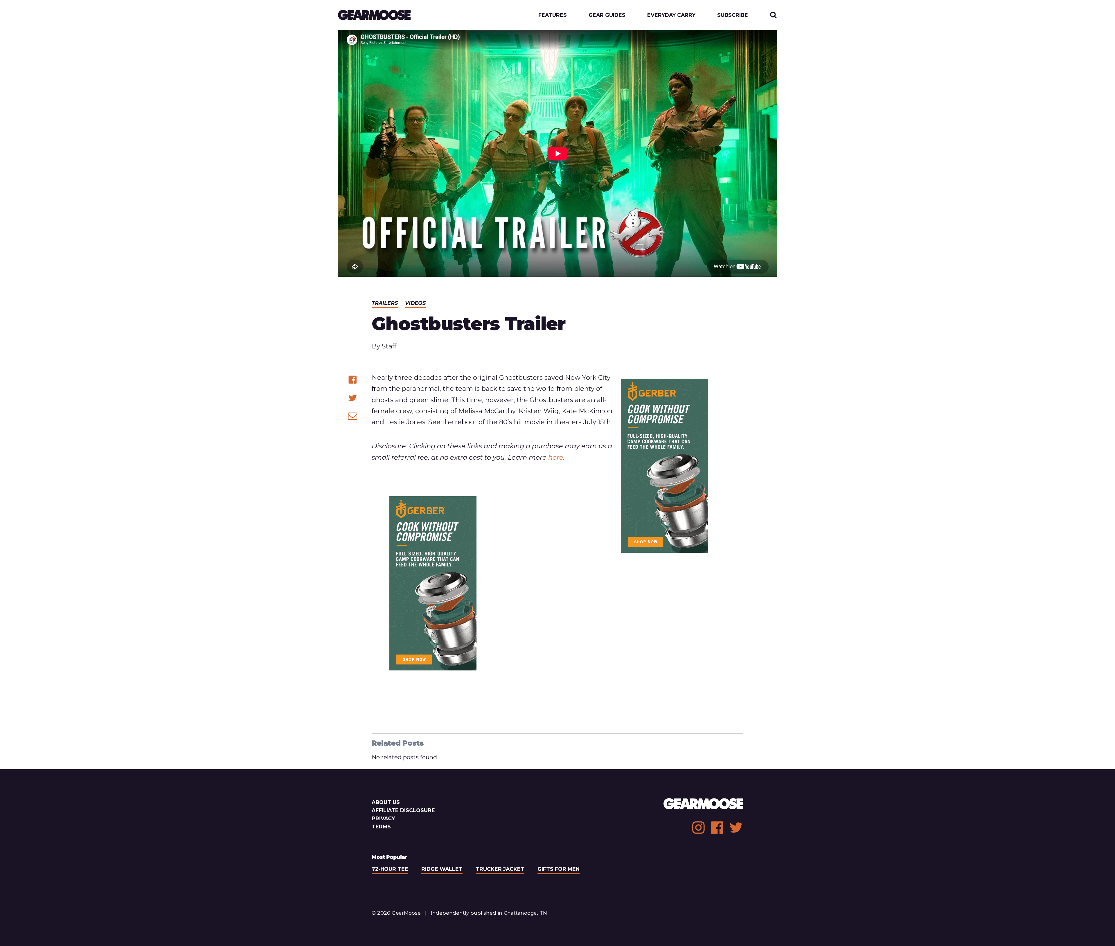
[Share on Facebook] (352, 379)
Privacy (383, 818)
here (555, 457)
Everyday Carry (671, 15)
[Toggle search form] (773, 15)
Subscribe (732, 15)
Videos (415, 303)
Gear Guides (607, 15)
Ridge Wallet (442, 869)
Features (552, 15)
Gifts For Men (558, 869)
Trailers (385, 303)
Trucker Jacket (500, 869)
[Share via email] (352, 416)
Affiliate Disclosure (403, 810)
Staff (389, 346)
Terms (381, 826)
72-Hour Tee (390, 869)
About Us (386, 802)
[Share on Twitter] (352, 398)
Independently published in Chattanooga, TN (489, 913)
